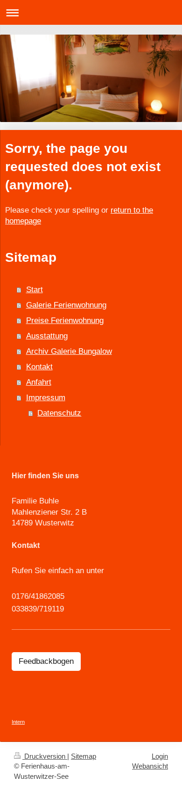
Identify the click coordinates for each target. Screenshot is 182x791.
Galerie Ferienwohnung (66, 305)
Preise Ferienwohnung (65, 320)
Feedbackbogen (46, 661)
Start (34, 289)
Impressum (45, 397)
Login (160, 756)
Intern (18, 722)
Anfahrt (38, 382)
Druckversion (44, 756)
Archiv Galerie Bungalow (69, 351)
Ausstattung (47, 335)
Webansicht (150, 766)
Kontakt (39, 366)
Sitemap (83, 756)
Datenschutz (59, 413)
